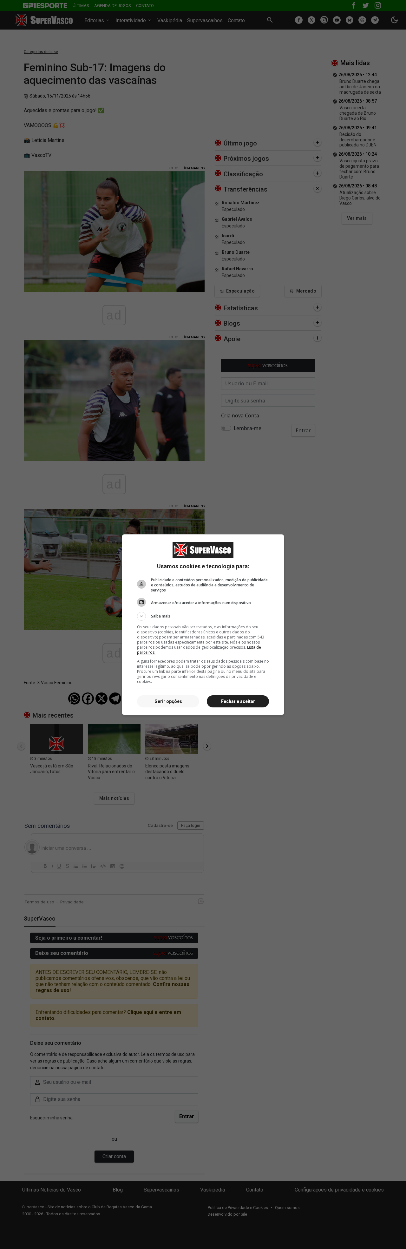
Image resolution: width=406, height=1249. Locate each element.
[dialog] (203, 624)
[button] (203, 616)
